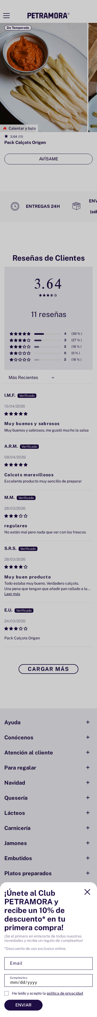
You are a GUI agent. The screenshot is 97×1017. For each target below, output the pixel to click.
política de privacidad (65, 993)
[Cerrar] (87, 892)
